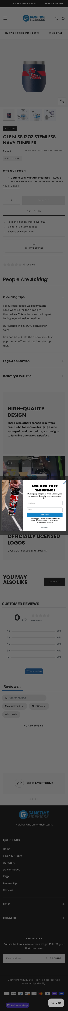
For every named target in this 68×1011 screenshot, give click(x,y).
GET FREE (45, 515)
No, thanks (44, 527)
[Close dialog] (64, 482)
